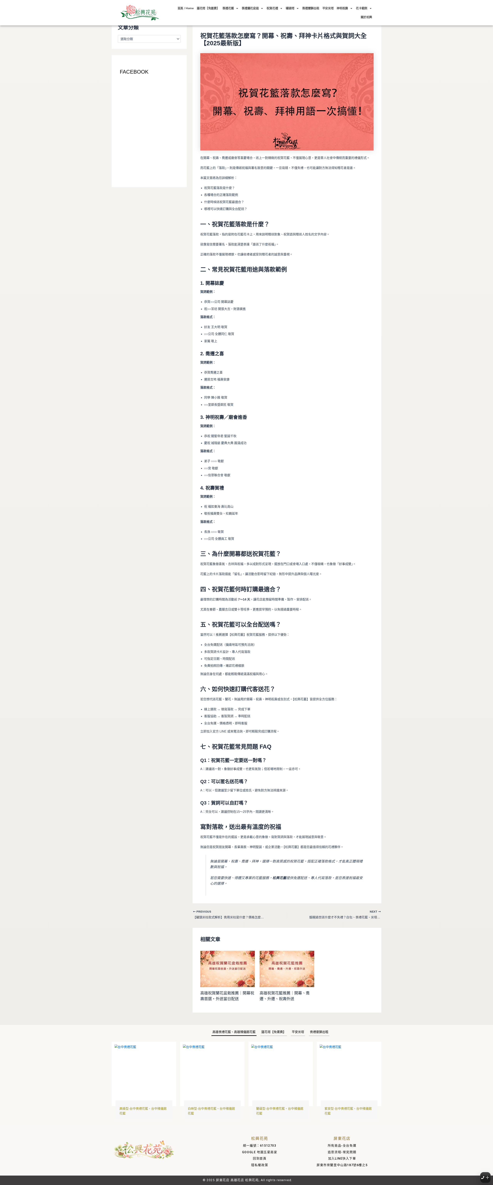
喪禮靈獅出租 (310, 8)
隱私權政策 (259, 1165)
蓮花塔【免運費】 (208, 8)
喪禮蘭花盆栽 (250, 8)
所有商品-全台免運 (342, 1145)
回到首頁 (259, 1158)
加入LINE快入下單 (342, 1158)
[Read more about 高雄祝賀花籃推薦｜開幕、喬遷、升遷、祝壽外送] (287, 968)
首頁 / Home (186, 8)
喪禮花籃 (228, 8)
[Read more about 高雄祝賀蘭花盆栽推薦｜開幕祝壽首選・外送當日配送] (227, 968)
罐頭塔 (290, 8)
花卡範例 (361, 8)
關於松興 (366, 17)
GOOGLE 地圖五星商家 (259, 1152)
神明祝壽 (342, 8)
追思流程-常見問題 (342, 1152)
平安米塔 (328, 8)
